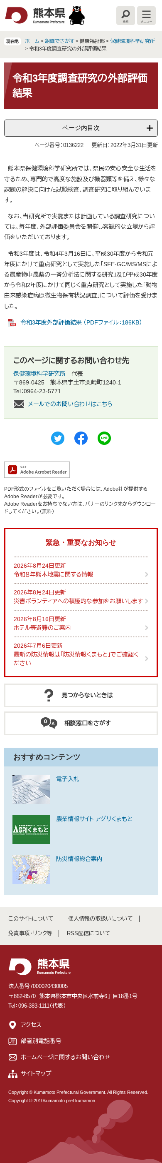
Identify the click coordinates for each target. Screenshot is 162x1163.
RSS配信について (88, 933)
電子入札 (67, 779)
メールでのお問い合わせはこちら (70, 404)
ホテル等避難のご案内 (42, 627)
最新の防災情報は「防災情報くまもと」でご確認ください (76, 658)
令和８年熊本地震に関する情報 (53, 574)
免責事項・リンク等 (30, 933)
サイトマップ (36, 1073)
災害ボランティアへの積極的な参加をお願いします (78, 601)
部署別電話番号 (41, 1041)
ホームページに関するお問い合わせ (65, 1057)
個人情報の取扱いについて (100, 919)
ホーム (32, 41)
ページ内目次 (81, 127)
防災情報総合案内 (79, 859)
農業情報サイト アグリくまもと (94, 819)
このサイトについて (31, 919)
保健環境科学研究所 (132, 41)
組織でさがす (59, 41)
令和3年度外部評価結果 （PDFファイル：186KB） (81, 322)
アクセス (31, 1024)
